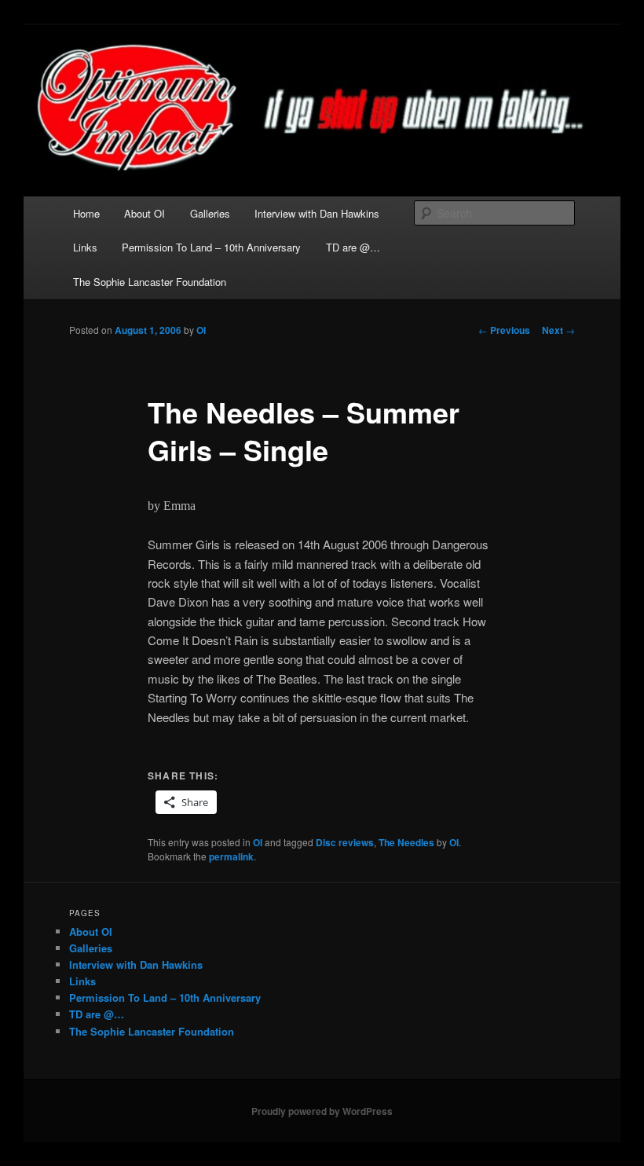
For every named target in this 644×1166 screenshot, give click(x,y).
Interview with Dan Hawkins (316, 213)
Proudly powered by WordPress (322, 1111)
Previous (504, 330)
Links (85, 247)
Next (558, 330)
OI (201, 330)
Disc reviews (345, 842)
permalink (231, 856)
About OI (144, 213)
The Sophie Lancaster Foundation (149, 281)
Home (86, 213)
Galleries (210, 213)
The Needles (406, 842)
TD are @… (353, 247)
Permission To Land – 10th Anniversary (211, 247)
